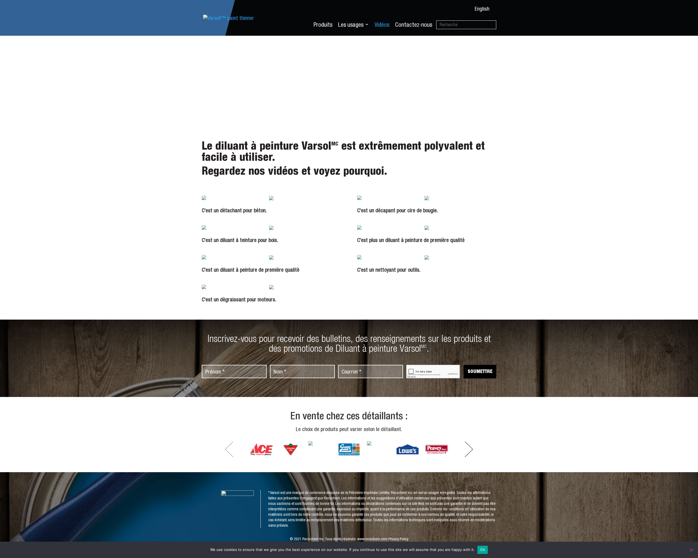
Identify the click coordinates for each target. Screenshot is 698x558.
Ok (482, 549)
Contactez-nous (413, 24)
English (482, 8)
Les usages (350, 24)
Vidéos (382, 24)
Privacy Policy (398, 539)
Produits (323, 24)
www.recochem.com (372, 539)
